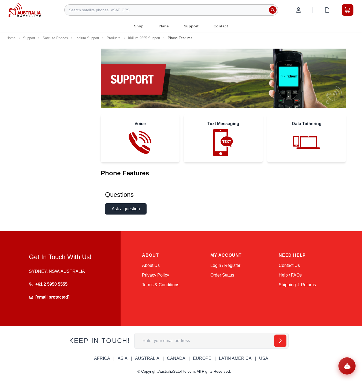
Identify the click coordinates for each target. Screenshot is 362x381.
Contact (221, 26)
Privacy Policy (155, 275)
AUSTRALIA (147, 358)
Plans (164, 26)
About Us (151, 265)
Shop (139, 26)
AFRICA (102, 358)
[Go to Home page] (25, 10)
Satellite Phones (55, 38)
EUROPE (202, 358)
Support (191, 26)
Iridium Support (87, 38)
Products (114, 38)
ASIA (123, 358)
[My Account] (298, 10)
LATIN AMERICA (235, 358)
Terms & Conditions (160, 284)
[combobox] (171, 10)
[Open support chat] (347, 366)
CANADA (176, 358)
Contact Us (289, 265)
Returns (308, 284)
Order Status (222, 275)
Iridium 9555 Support (144, 38)
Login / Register (225, 265)
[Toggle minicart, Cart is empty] (347, 10)
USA (263, 358)
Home (11, 38)
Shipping (287, 284)
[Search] (273, 10)
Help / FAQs (290, 275)
